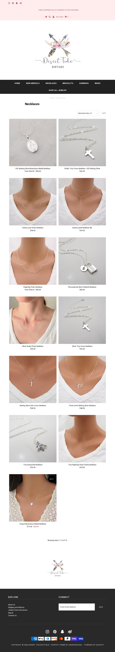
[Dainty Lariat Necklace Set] (82, 201)
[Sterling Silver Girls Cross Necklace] (33, 379)
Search (10, 613)
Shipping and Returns (16, 607)
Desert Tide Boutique (39, 645)
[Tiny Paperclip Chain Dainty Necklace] (82, 438)
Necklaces (51, 83)
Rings (97, 83)
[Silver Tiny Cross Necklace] (82, 320)
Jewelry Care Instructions (17, 610)
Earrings (84, 83)
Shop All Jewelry (57, 90)
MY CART (62, 17)
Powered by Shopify (94, 645)
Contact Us (12, 616)
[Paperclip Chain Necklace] (33, 261)
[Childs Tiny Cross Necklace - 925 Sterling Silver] (82, 142)
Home (17, 83)
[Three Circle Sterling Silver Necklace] (82, 379)
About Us (11, 605)
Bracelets (68, 83)
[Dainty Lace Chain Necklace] (33, 201)
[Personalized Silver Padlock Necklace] (82, 261)
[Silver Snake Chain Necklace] (33, 320)
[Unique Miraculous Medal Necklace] (33, 498)
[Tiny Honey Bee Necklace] (33, 438)
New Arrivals (33, 83)
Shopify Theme (58, 645)
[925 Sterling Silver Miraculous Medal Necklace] (33, 142)
